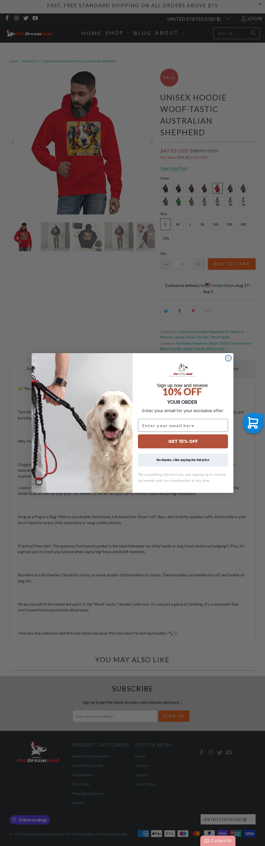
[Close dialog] (228, 358)
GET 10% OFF (183, 441)
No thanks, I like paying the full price (183, 460)
